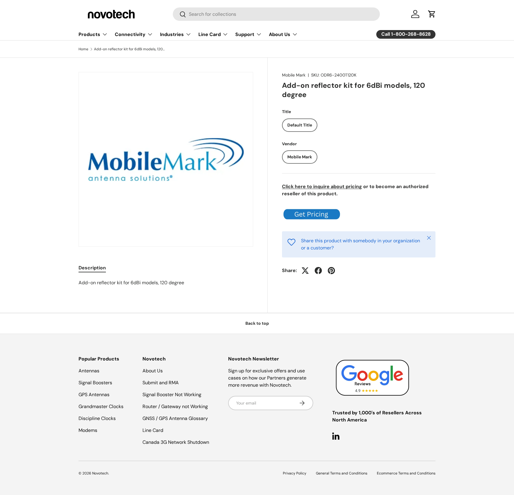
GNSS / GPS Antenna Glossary (175, 418)
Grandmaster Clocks (101, 406)
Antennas (89, 371)
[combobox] (276, 14)
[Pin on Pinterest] (331, 270)
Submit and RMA (160, 383)
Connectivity (130, 34)
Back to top (257, 323)
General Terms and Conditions (341, 473)
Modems (88, 430)
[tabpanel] (166, 282)
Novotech (100, 473)
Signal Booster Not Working (171, 394)
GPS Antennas (94, 394)
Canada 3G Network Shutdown (175, 442)
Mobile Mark (293, 75)
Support (244, 34)
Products (89, 34)
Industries (172, 34)
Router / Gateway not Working (175, 406)
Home (83, 49)
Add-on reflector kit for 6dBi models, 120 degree (129, 49)
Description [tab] (92, 268)
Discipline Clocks (97, 418)
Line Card (209, 34)
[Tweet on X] (305, 270)
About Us (279, 34)
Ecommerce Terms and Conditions (406, 473)
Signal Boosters (95, 383)
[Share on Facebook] (318, 270)
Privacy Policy (294, 473)
